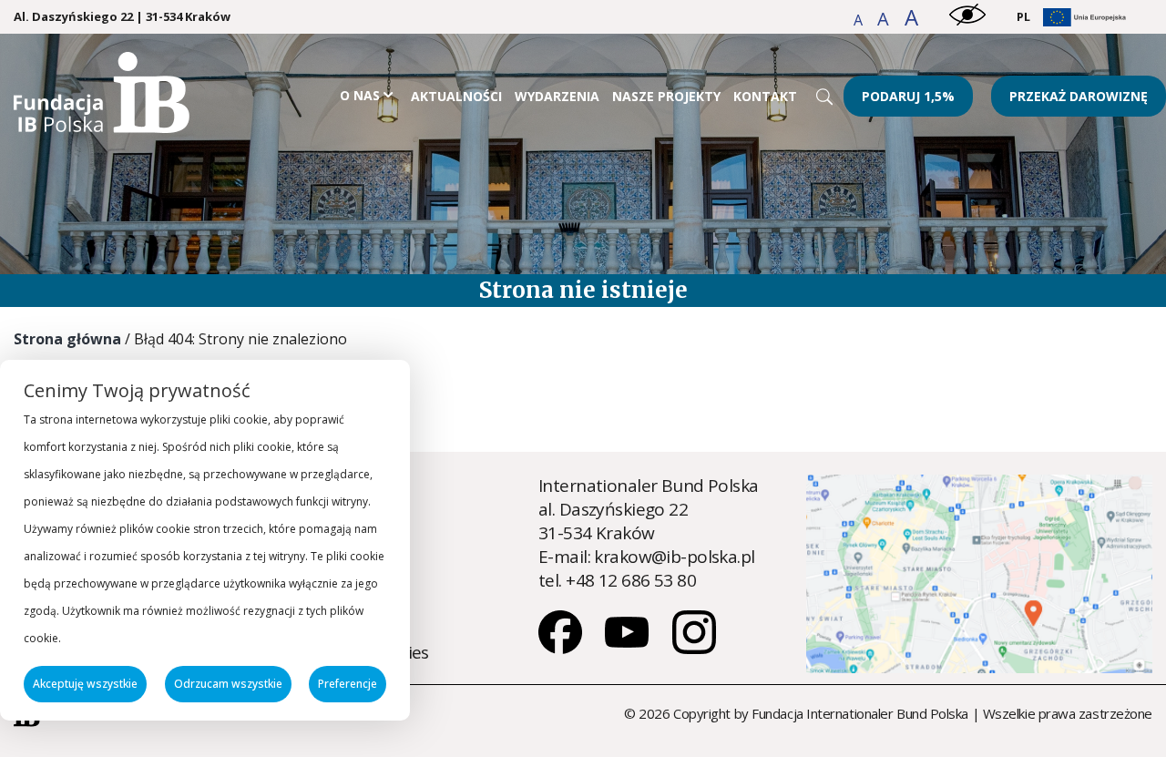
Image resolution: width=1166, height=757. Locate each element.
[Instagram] (694, 648)
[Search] (824, 96)
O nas (360, 95)
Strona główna (67, 339)
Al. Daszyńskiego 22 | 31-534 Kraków (122, 17)
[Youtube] (628, 648)
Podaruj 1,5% (908, 96)
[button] (859, 20)
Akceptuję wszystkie (85, 683)
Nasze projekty (666, 96)
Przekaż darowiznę (1078, 96)
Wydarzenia (557, 96)
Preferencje (347, 683)
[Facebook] (562, 648)
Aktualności (456, 96)
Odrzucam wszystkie (228, 683)
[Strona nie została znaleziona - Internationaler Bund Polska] (101, 126)
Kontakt (765, 96)
